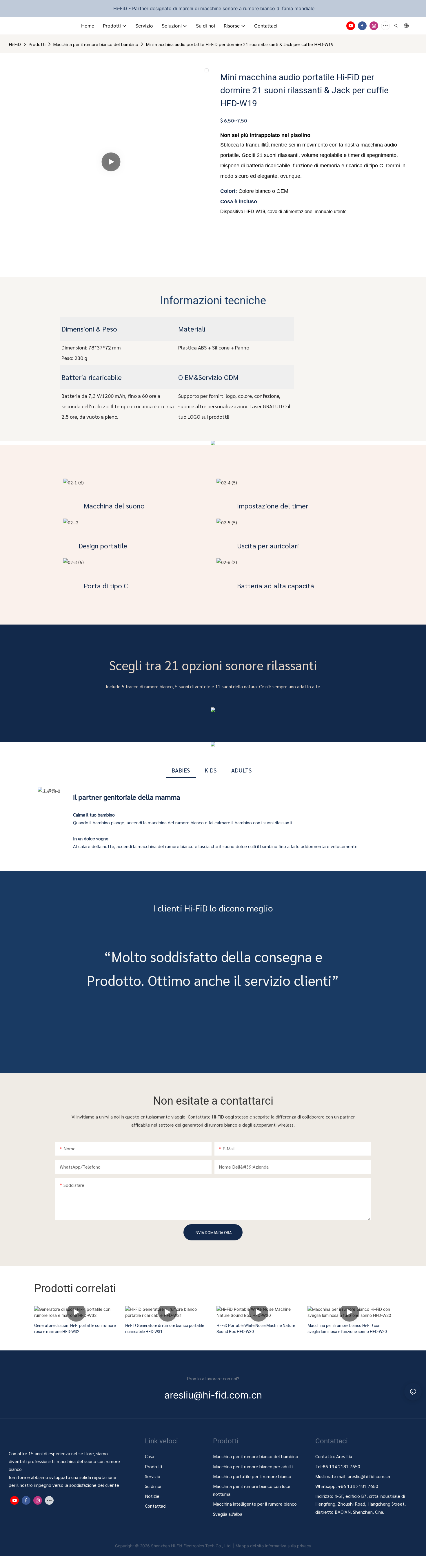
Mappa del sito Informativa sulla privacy (273, 1545)
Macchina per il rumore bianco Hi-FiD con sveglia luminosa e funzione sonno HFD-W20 (347, 1329)
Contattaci (155, 1506)
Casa (149, 1456)
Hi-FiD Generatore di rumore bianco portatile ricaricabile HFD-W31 (164, 1329)
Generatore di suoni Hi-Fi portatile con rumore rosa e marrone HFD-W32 (75, 1329)
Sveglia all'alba (227, 1514)
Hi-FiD (15, 44)
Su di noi (153, 1486)
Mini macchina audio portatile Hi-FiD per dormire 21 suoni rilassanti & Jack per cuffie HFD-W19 (240, 44)
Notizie (152, 1496)
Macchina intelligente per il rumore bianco (255, 1504)
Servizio (152, 1476)
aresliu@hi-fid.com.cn (369, 1476)
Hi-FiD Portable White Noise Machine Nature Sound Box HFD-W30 (255, 1329)
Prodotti (36, 44)
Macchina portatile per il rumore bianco (252, 1476)
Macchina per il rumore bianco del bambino (95, 44)
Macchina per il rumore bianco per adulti (253, 1466)
